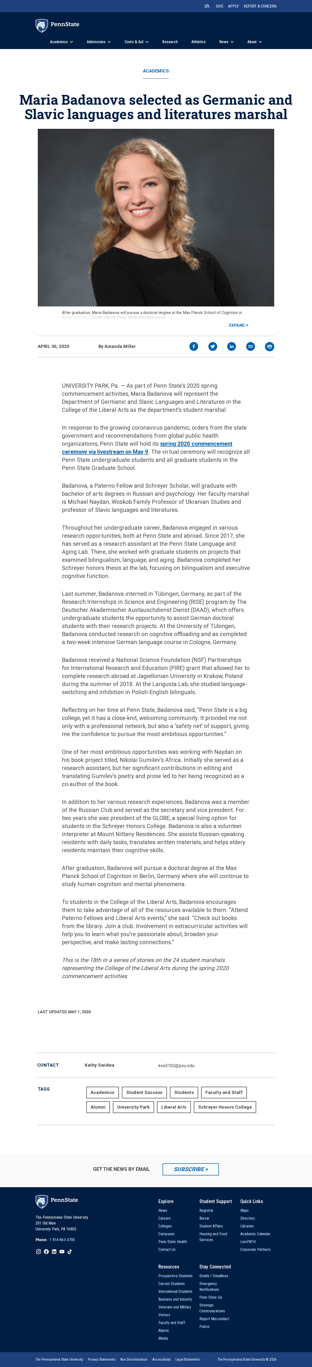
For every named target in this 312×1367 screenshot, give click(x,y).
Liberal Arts (173, 1107)
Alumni (98, 1107)
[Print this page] (269, 346)
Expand (237, 325)
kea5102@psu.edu (176, 1065)
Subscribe (189, 1169)
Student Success (144, 1092)
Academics (156, 71)
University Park (133, 1107)
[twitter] (212, 347)
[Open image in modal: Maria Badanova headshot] (156, 217)
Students (184, 1092)
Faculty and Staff (224, 1092)
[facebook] (193, 347)
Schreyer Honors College (225, 1107)
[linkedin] (231, 347)
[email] (250, 347)
